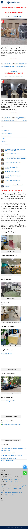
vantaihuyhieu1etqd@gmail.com (12, 479)
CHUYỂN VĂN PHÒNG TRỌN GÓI (14, 73)
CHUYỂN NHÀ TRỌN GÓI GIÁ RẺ (12, 180)
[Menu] (2, 2)
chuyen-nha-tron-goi (19, 63)
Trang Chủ (3, 141)
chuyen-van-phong (6, 118)
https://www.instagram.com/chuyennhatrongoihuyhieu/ (14, 486)
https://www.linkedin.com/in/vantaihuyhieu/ (11, 492)
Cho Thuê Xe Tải (5, 130)
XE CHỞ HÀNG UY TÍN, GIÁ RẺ (12, 171)
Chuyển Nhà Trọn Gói (6, 133)
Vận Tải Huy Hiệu (10, 495)
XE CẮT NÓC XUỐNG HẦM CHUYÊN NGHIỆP (15, 158)
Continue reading (14, 58)
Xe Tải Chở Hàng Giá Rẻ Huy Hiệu (14, 481)
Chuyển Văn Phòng (6, 136)
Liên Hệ (3, 138)
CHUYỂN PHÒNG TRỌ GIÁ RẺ (12, 153)
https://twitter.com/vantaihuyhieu (13, 488)
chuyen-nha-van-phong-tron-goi (15, 64)
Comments (24, 120)
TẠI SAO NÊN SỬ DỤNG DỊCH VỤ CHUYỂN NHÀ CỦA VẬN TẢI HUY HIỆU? (15, 150)
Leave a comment (23, 67)
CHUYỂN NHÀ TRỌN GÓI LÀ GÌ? (14, 12)
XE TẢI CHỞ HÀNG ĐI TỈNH (11, 167)
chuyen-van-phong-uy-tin (12, 66)
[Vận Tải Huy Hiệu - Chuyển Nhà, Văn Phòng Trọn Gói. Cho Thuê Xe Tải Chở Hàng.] (14, 2)
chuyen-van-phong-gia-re (15, 118)
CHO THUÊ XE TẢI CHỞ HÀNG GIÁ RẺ (14, 185)
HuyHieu (20, 16)
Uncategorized (14, 11)
